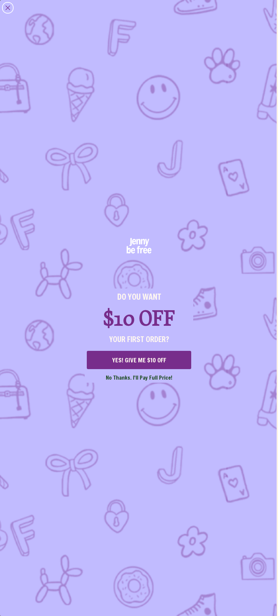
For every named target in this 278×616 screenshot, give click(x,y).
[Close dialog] (8, 8)
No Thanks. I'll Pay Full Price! (139, 377)
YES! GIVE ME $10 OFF (139, 360)
